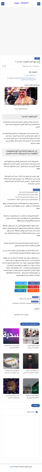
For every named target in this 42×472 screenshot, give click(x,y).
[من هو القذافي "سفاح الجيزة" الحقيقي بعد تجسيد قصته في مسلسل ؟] (31, 361)
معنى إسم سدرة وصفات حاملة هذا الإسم (11, 347)
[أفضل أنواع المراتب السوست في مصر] (31, 336)
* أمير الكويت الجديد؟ (30, 75)
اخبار (37, 58)
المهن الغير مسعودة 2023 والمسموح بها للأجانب (32, 397)
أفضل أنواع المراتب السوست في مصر (33, 347)
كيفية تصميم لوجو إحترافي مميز (28, 192)
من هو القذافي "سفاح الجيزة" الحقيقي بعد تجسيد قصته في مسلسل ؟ (31, 372)
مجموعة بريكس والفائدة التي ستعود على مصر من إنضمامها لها (12, 372)
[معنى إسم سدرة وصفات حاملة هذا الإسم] (11, 336)
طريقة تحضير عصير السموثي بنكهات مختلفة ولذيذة (22, 199)
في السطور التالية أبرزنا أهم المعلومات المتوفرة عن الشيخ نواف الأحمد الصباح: (21, 79)
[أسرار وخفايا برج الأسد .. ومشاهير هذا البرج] (11, 386)
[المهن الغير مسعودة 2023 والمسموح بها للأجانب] (31, 386)
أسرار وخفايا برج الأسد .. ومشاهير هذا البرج (12, 397)
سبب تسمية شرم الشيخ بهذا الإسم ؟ (26, 197)
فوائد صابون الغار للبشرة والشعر (28, 194)
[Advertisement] (21, 32)
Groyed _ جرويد (21, 3)
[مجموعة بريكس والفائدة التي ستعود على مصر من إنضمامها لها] (11, 361)
